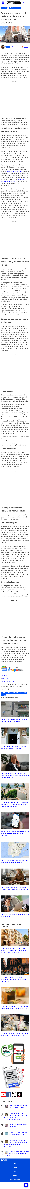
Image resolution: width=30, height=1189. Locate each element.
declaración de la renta (14, 171)
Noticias (5, 676)
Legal (15, 1171)
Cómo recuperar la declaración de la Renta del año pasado (15, 915)
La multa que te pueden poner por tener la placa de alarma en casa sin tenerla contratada (15, 1143)
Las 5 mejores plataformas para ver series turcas (18, 1106)
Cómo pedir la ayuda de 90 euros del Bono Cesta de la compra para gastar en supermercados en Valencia (15, 1116)
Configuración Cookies (15, 1179)
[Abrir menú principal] (3, 3)
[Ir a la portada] (14, 2)
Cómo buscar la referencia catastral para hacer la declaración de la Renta (14, 861)
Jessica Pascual (16, 47)
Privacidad (15, 1175)
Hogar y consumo (15, 8)
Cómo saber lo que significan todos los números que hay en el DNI (16, 1154)
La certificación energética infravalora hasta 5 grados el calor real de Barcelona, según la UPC (14, 979)
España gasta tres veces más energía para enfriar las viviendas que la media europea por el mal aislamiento (13, 950)
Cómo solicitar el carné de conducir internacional (18, 1133)
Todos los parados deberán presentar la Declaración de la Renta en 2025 (14, 720)
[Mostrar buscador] (24, 3)
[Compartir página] (27, 3)
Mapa (15, 1163)
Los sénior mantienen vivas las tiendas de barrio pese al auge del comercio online (15, 1034)
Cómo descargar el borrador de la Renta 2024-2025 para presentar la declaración (14, 888)
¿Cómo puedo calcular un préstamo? (18, 1126)
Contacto (15, 1167)
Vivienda (4, 8)
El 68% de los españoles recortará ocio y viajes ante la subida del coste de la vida (14, 1007)
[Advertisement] (15, 99)
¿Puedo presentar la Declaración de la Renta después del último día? (13, 747)
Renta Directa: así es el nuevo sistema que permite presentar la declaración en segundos (15, 833)
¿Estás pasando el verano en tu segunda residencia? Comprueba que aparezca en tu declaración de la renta (14, 804)
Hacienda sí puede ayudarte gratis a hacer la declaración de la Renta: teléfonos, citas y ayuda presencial (15, 775)
